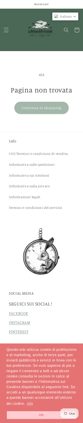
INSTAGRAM (19, 322)
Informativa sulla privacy (29, 186)
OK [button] (41, 415)
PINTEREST (19, 331)
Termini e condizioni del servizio (35, 208)
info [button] (30, 403)
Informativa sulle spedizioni (32, 164)
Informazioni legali (25, 197)
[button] (6, 30)
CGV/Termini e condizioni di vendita (38, 154)
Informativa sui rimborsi (29, 175)
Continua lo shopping (41, 108)
